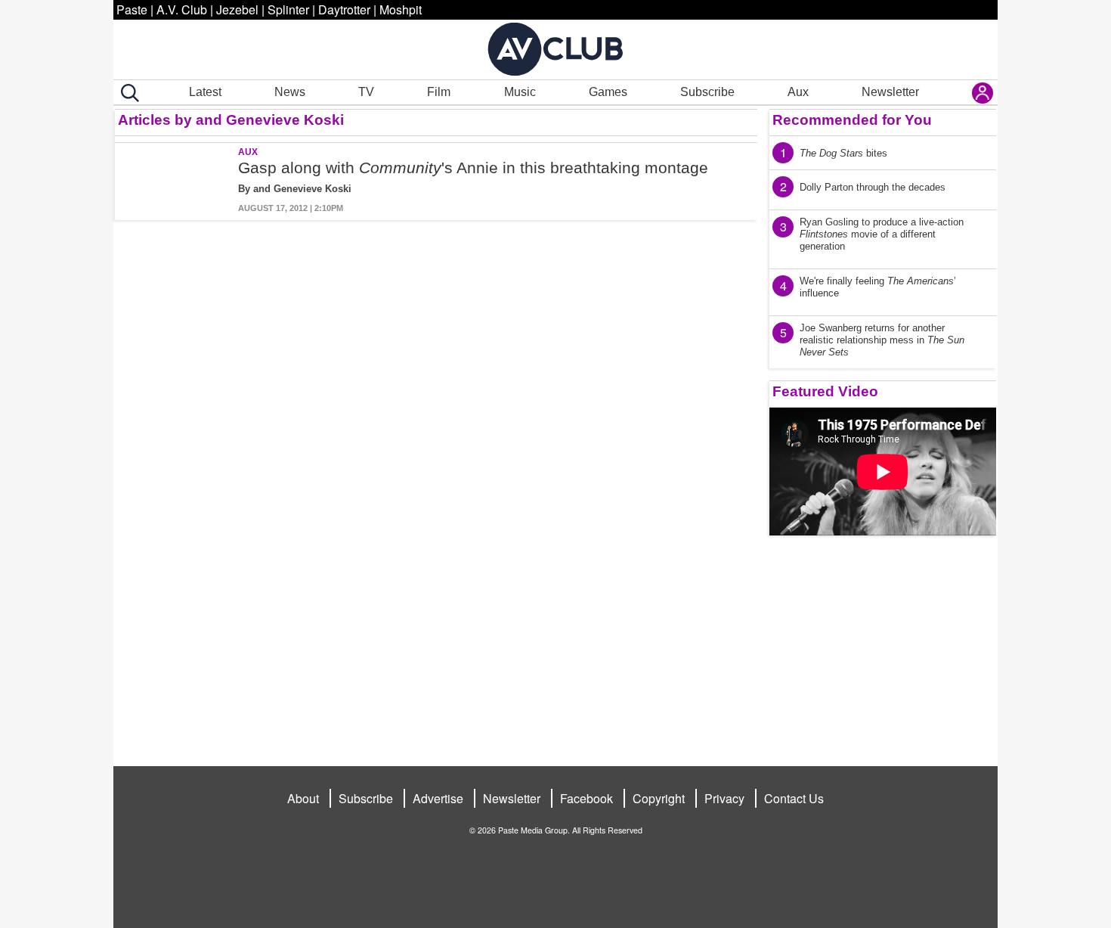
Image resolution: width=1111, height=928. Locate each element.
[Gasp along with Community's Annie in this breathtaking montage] (175, 181)
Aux (798, 91)
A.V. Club (181, 9)
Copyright (659, 798)
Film (438, 91)
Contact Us (794, 798)
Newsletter (890, 91)
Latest (205, 91)
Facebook (586, 798)
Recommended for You (852, 120)
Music (520, 91)
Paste (131, 9)
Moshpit (400, 9)
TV (366, 91)
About (303, 798)
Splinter (288, 9)
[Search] (127, 93)
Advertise (438, 798)
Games (608, 91)
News (289, 91)
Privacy (724, 798)
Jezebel (237, 9)
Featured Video (825, 391)
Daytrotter (344, 9)
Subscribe (707, 91)
